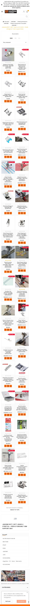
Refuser (8, 601)
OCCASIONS (6, 564)
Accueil (4, 534)
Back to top (14, 510)
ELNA (4, 548)
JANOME (5, 551)
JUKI (4, 555)
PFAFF (4, 545)
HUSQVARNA (6, 558)
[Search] (26, 16)
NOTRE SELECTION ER (9, 538)
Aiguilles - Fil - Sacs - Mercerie (12, 561)
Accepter (21, 601)
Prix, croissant (15, 42)
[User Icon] (24, 11)
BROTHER (5, 542)
